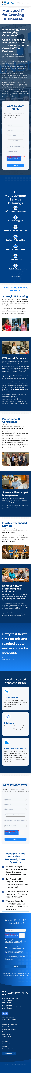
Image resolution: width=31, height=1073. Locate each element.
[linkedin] (6, 1013)
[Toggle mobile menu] (28, 3)
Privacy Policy (15, 1070)
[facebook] (3, 1013)
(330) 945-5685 (6, 1002)
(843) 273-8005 (7, 1009)
